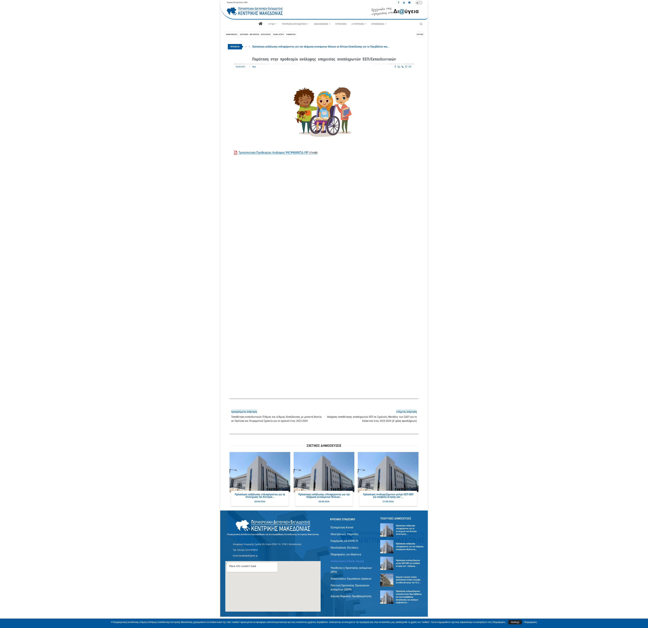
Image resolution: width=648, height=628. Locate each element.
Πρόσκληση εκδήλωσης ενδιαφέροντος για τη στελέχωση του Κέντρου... (260, 495)
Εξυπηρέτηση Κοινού (342, 527)
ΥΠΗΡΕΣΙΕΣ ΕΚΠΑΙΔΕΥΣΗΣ (294, 24)
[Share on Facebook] (395, 67)
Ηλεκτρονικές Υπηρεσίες (345, 534)
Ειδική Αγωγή (278, 34)
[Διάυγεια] (395, 11)
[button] (246, 46)
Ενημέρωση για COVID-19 (344, 541)
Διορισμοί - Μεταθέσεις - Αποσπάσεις (255, 34)
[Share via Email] (410, 67)
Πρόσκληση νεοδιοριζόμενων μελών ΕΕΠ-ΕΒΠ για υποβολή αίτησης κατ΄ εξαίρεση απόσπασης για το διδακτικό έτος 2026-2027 (321, 46)
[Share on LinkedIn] (399, 67)
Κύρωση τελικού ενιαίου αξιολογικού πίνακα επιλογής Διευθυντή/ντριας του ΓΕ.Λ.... (408, 580)
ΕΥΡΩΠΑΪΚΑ (341, 24)
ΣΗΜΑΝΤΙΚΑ (290, 34)
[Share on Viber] (406, 67)
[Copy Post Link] (402, 67)
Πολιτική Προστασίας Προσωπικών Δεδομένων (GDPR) (350, 587)
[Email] (409, 2)
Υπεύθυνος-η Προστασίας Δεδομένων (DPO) (351, 570)
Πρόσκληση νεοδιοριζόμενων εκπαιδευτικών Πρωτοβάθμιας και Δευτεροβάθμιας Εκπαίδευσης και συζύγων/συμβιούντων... (409, 597)
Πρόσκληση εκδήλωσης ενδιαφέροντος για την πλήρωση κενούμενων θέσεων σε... (409, 547)
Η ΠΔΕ (271, 24)
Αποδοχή (515, 622)
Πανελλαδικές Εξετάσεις (344, 547)
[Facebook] (398, 2)
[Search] (421, 24)
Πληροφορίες (530, 622)
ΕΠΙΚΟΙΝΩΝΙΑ (377, 24)
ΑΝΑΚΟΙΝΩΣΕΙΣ (321, 24)
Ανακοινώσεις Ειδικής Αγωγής (347, 561)
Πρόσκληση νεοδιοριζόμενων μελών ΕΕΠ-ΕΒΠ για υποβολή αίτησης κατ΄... (388, 495)
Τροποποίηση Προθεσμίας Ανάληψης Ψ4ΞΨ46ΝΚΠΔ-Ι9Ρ (278, 152)
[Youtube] (404, 2)
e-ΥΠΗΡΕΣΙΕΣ (358, 24)
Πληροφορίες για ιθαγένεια (346, 554)
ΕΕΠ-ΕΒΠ (420, 34)
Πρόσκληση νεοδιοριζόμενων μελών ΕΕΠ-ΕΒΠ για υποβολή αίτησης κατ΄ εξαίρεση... (408, 563)
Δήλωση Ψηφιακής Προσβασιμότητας (351, 596)
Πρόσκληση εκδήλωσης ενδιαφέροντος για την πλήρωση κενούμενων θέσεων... (324, 495)
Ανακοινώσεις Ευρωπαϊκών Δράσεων (351, 578)
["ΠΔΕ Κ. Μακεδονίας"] (273, 525)
